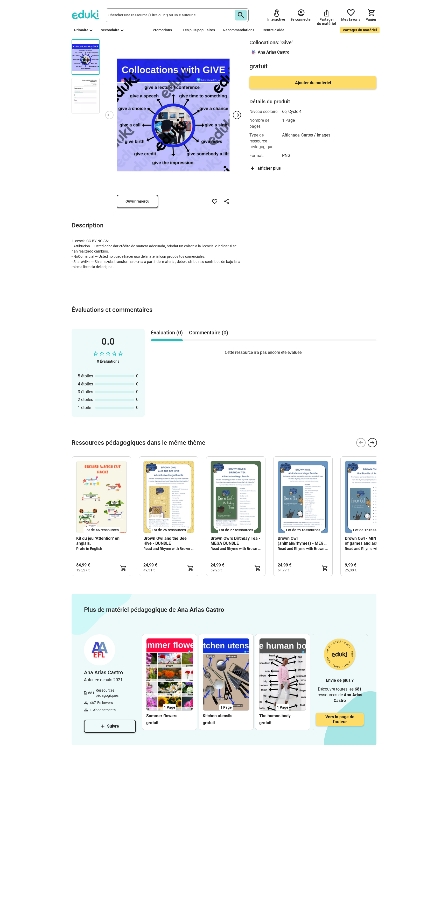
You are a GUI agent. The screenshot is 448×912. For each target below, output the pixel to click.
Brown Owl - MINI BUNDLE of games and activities (369, 541)
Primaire (81, 30)
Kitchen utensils (217, 715)
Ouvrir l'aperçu (137, 201)
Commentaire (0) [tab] (208, 332)
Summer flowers (161, 715)
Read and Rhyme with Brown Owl (170, 549)
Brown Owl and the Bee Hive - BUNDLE (165, 541)
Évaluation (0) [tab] (167, 332)
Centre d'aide (273, 30)
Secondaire (110, 30)
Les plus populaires (199, 30)
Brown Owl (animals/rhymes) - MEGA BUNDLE (302, 541)
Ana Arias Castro (273, 52)
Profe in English (89, 549)
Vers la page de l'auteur (339, 719)
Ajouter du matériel (313, 82)
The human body (275, 715)
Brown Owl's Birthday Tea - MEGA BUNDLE (235, 541)
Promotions (162, 30)
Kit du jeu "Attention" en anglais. (98, 541)
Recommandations (238, 30)
